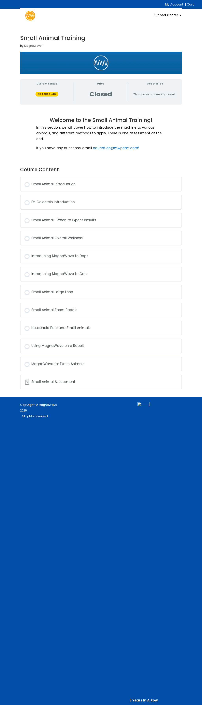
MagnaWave (33, 46)
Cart (190, 4)
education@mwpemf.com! (116, 148)
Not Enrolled (47, 94)
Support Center (165, 15)
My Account (174, 4)
